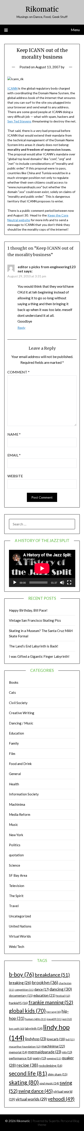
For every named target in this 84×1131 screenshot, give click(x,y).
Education (16, 733)
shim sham (57, 1074)
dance (41, 989)
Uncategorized (20, 916)
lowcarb (56, 1039)
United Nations (20, 926)
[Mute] (62, 582)
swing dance (35, 1091)
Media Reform (19, 814)
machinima (53, 1046)
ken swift (16, 1028)
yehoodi (61, 1099)
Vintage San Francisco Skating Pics (35, 620)
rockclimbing (50, 1065)
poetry (39, 1058)
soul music (49, 1083)
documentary (21, 995)
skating (24, 1082)
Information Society (24, 794)
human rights (35, 1018)
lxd (70, 1039)
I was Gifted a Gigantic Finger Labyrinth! (39, 656)
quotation (16, 855)
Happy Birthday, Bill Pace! (28, 610)
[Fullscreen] (69, 582)
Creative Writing (21, 713)
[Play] (15, 582)
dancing (61, 989)
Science (14, 865)
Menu (75, 30)
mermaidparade (44, 1052)
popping (54, 1058)
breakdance (52, 975)
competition (24, 989)
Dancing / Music (21, 723)
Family (14, 743)
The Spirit (16, 896)
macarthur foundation (25, 1046)
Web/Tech (16, 947)
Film (12, 754)
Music (13, 825)
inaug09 (54, 1018)
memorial (18, 1052)
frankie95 (18, 1003)
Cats (12, 692)
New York (16, 835)
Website (15, 476)
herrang (53, 1011)
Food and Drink (20, 764)
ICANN (12, 88)
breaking (20, 982)
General (15, 774)
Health (14, 784)
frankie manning (50, 1002)
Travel (14, 906)
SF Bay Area (18, 875)
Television (16, 886)
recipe (27, 1065)
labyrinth (34, 1028)
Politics (14, 845)
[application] (42, 568)
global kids (27, 1010)
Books (13, 682)
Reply (21, 328)
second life (28, 1073)
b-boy (21, 974)
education (44, 995)
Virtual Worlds (20, 936)
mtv (67, 1052)
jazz (67, 1019)
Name (14, 434)
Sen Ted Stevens (19, 121)
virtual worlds (31, 1099)
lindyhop (35, 1039)
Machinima (17, 804)
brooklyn (45, 982)
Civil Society (18, 703)
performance (20, 1058)
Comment (18, 372)
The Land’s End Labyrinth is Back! (33, 646)
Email (14, 455)
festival (63, 995)
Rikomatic (42, 9)
